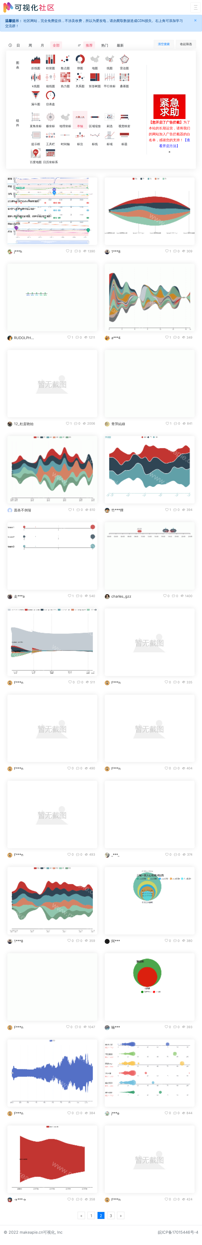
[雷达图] (124, 59)
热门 (104, 45)
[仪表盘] (50, 95)
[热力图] (65, 77)
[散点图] (65, 59)
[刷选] (110, 117)
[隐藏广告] (169, 151)
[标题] (124, 135)
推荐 (89, 45)
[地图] (95, 59)
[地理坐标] (65, 117)
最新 (120, 45)
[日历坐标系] (50, 153)
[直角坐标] (36, 117)
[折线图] (36, 59)
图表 (17, 65)
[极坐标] (50, 117)
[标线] (95, 135)
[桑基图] (124, 77)
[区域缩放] (95, 117)
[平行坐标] (110, 77)
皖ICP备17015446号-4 (178, 1232)
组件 (17, 123)
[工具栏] (50, 135)
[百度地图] (36, 153)
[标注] (80, 135)
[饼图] (80, 59)
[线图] (110, 59)
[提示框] (36, 135)
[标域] (110, 135)
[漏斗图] (36, 95)
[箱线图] (50, 77)
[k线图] (36, 77)
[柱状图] (50, 59)
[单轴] (80, 117)
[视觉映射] (124, 117)
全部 (56, 45)
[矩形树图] (95, 77)
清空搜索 (164, 44)
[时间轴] (65, 135)
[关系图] (80, 77)
